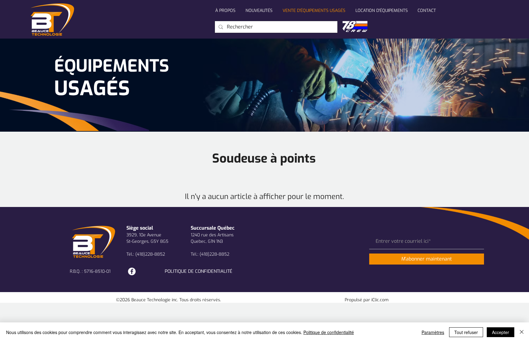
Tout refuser (466, 332)
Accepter (500, 332)
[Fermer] (521, 332)
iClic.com (379, 300)
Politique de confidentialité (328, 332)
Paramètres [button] (433, 332)
